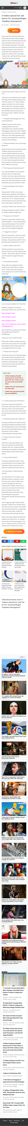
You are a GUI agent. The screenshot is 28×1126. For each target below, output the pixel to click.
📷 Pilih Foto (14, 30)
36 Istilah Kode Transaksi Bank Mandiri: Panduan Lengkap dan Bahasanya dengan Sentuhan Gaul (13, 1005)
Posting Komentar (15, 25)
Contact (5, 1120)
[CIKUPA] (14, 3)
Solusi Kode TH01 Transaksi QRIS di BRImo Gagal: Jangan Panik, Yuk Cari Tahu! (14, 1105)
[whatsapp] (23, 541)
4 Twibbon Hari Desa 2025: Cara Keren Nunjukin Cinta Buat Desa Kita (7, 564)
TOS (22, 1120)
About (10, 1120)
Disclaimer (17, 1120)
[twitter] (11, 541)
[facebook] (5, 541)
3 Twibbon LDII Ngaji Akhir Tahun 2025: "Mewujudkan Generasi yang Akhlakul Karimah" (14, 1092)
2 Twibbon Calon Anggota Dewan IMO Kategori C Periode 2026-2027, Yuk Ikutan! (7, 586)
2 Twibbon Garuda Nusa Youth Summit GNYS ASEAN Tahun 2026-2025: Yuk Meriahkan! (19, 587)
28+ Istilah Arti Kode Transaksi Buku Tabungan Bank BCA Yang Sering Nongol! (12, 1018)
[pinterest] (17, 541)
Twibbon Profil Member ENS (12, 1073)
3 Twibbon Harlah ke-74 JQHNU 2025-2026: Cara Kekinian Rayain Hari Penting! (20, 564)
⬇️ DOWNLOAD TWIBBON (14, 531)
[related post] (8, 555)
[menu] (3, 8)
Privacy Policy (14, 1122)
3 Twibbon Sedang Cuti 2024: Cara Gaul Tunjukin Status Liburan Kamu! (13, 1063)
